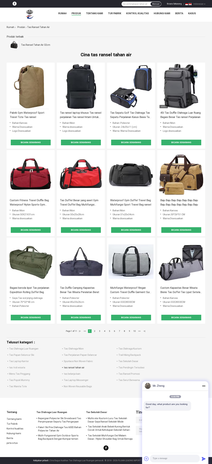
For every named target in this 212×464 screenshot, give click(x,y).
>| (144, 331)
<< (85, 331)
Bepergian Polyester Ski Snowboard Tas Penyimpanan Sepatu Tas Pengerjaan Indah (59, 420)
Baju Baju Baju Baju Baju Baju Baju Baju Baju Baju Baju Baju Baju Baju (179, 202)
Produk (76, 13)
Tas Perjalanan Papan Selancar (80, 355)
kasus (192, 13)
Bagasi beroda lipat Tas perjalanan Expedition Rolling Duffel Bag (29, 290)
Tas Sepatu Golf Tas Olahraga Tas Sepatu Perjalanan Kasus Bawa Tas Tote (130, 115)
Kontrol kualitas (137, 13)
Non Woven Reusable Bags (78, 386)
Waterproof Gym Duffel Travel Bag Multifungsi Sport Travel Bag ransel (130, 202)
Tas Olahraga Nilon (74, 348)
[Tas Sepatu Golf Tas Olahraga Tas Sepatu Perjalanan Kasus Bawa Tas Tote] (131, 86)
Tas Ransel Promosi (129, 373)
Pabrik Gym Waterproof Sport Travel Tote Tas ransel (27, 115)
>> (139, 331)
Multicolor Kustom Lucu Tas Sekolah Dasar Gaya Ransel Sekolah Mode (107, 420)
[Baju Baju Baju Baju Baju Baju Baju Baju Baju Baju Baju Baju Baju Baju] (181, 174)
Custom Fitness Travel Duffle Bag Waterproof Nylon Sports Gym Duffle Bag (29, 203)
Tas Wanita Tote (18, 386)
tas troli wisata (17, 367)
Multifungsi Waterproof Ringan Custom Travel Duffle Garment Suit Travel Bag (130, 290)
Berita (179, 13)
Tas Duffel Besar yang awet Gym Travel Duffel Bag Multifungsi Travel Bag (79, 203)
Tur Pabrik (114, 13)
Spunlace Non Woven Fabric (78, 361)
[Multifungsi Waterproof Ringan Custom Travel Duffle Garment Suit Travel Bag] (131, 261)
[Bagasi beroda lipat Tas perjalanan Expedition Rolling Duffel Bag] (30, 261)
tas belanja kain (72, 373)
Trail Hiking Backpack (129, 355)
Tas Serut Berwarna (129, 380)
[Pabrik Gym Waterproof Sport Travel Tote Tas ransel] (30, 86)
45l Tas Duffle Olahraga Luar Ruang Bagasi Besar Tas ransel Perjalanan (180, 115)
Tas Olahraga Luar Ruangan (23, 348)
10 (134, 331)
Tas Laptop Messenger (76, 380)
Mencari (155, 4)
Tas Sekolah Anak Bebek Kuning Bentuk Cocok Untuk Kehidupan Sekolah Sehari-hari (109, 428)
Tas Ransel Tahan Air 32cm (35, 45)
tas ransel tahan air (74, 367)
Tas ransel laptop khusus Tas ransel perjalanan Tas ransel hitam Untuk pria (80, 115)
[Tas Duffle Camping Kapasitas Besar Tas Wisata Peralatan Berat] (80, 261)
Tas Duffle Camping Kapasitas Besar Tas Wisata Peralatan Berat (79, 290)
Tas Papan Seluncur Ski (21, 355)
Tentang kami (94, 13)
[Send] (203, 458)
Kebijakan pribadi (40, 460)
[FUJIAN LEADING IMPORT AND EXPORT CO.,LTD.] (29, 14)
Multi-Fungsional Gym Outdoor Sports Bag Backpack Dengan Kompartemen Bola (58, 437)
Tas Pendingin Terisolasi (131, 367)
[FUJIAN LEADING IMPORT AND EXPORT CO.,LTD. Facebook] (15, 4)
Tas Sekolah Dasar (128, 361)
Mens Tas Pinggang (19, 373)
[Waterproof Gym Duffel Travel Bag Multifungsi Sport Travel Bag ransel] (131, 174)
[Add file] (146, 458)
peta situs (12, 443)
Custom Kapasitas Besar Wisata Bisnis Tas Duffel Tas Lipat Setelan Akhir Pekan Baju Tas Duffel (181, 290)
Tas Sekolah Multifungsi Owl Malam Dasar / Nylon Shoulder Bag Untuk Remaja (110, 437)
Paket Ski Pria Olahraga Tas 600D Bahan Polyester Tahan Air (59, 429)
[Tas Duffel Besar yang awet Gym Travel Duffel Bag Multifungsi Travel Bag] (80, 174)
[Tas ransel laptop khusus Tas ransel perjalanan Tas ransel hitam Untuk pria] (80, 86)
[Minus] (204, 386)
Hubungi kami (162, 13)
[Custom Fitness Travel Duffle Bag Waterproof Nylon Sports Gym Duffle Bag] (30, 174)
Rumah (62, 13)
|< (80, 331)
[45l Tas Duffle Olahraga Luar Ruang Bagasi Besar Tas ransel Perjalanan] (181, 86)
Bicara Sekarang (174, 4)
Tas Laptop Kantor (19, 361)
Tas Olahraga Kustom (130, 348)
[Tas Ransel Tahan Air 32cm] (14, 45)
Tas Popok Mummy (19, 380)
